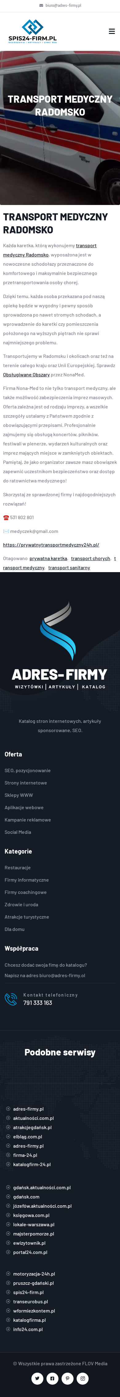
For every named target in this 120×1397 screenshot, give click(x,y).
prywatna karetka (48, 558)
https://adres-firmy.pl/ (60, 712)
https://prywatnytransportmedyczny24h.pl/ (51, 544)
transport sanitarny (69, 567)
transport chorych (90, 558)
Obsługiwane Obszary (26, 374)
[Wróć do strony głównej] (32, 31)
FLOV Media (94, 1363)
